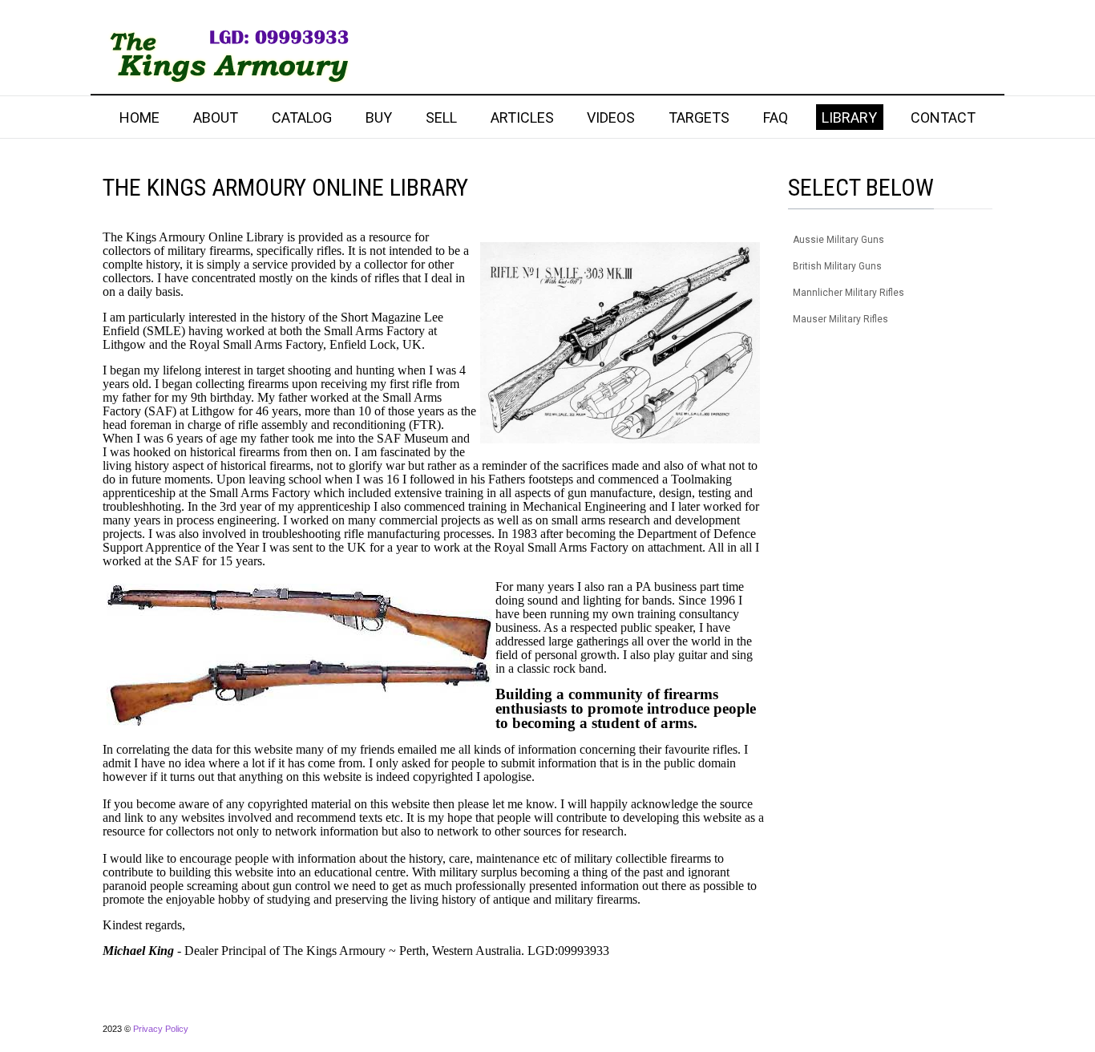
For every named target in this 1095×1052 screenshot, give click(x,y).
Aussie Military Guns (838, 239)
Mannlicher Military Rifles (848, 292)
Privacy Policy (160, 1029)
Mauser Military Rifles (840, 319)
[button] (980, 240)
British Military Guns (837, 266)
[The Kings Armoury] (226, 54)
